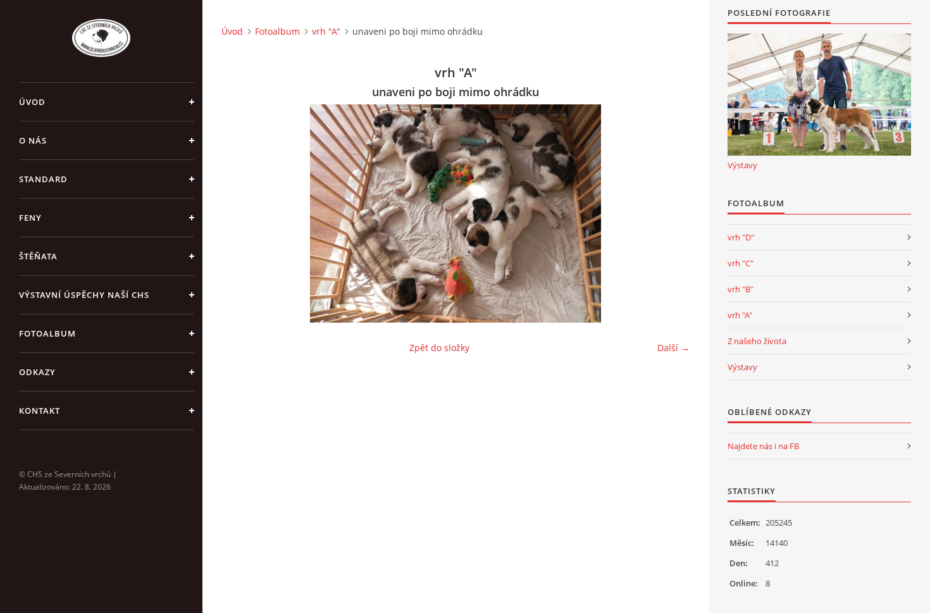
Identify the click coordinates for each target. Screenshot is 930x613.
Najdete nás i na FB (763, 446)
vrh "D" (741, 237)
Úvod (32, 102)
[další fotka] (669, 213)
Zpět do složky (439, 348)
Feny (30, 217)
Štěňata (38, 256)
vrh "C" (740, 263)
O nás (33, 140)
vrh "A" (326, 31)
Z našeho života (757, 341)
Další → (673, 348)
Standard (43, 179)
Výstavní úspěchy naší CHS (84, 294)
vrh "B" (740, 289)
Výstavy (742, 165)
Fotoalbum (47, 333)
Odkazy (37, 372)
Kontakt (39, 410)
